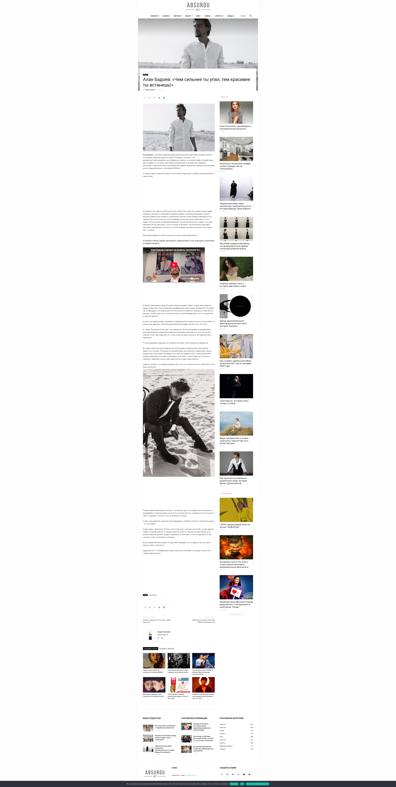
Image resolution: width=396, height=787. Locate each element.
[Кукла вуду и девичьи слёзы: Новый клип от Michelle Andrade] (154, 685)
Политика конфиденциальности (257, 784)
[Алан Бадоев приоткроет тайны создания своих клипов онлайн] (179, 660)
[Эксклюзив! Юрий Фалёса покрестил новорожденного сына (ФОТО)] (186, 749)
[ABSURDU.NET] (198, 7)
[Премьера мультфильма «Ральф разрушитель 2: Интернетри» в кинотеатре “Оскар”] (236, 587)
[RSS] (238, 774)
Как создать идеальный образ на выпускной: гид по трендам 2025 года (235, 363)
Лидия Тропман (150, 89)
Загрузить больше (235, 614)
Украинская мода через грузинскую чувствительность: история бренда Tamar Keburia (236, 206)
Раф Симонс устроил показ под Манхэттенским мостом (203, 621)
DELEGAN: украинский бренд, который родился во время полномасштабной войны (235, 246)
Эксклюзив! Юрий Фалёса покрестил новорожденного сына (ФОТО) (203, 749)
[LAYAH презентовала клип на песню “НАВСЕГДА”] (236, 510)
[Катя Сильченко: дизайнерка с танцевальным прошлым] (236, 112)
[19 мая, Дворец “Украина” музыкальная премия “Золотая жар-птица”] (179, 685)
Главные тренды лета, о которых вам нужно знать (233, 284)
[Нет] (393, 784)
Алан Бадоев (153, 595)
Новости (154, 16)
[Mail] (233, 774)
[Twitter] (244, 774)
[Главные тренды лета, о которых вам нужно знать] (236, 269)
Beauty (188, 16)
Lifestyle (219, 16)
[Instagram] (162, 638)
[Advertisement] (179, 194)
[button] (250, 16)
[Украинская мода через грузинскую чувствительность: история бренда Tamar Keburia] (236, 189)
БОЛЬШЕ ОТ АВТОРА (166, 649)
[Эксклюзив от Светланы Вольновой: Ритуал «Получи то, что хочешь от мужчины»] (186, 738)
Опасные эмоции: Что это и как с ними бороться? (156, 621)
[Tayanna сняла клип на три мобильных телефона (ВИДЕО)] (154, 660)
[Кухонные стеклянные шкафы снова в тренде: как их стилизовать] (236, 149)
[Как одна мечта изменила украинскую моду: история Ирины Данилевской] (236, 463)
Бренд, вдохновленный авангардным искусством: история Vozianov (233, 323)
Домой (145, 72)
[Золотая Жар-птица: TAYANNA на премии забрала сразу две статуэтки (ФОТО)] (203, 660)
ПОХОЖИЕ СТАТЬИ (150, 649)
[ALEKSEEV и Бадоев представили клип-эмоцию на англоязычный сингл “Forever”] (203, 685)
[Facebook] (159, 638)
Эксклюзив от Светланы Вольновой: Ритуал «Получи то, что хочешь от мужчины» (203, 738)
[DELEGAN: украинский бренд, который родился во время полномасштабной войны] (236, 229)
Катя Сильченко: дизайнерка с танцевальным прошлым (235, 127)
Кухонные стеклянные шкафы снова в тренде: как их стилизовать (235, 166)
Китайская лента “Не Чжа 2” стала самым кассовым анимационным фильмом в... (235, 564)
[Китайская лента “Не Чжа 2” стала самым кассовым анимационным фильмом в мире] (236, 547)
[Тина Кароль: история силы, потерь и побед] (236, 386)
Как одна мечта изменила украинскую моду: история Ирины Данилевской (233, 481)
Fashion (166, 16)
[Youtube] (250, 774)
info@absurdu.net (191, 775)
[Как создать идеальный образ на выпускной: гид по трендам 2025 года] (236, 346)
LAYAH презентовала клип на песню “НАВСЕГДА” (235, 525)
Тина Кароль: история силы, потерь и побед (234, 402)
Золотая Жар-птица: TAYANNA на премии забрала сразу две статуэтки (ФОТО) (202, 672)
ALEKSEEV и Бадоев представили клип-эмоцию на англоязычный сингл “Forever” (203, 696)
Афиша (230, 16)
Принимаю (234, 784)
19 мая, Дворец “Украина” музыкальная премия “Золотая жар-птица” (178, 696)
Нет (242, 784)
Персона (177, 16)
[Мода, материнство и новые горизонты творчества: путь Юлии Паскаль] (236, 423)
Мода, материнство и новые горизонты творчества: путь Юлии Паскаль (234, 441)
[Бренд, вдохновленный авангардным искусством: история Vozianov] (236, 306)
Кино (198, 16)
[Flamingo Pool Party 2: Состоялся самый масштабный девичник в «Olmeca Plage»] (186, 726)
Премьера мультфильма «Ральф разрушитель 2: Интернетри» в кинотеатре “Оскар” (236, 604)
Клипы (207, 16)
